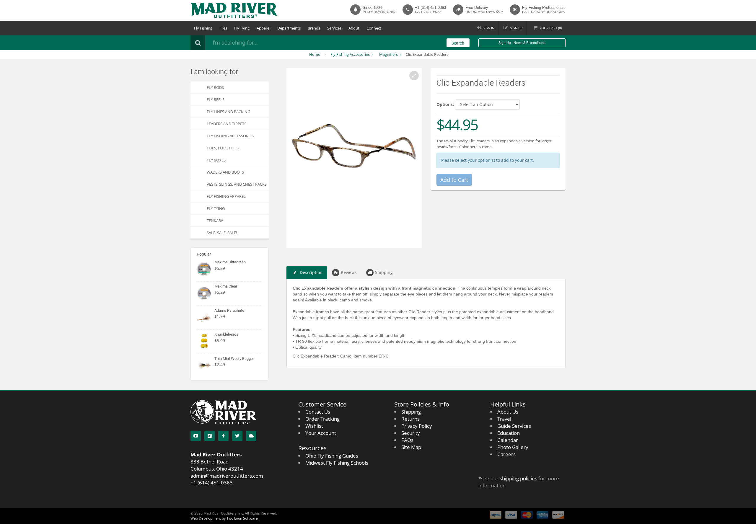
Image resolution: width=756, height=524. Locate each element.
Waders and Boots (225, 172)
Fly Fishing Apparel (226, 196)
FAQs (407, 440)
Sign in (488, 28)
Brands (314, 28)
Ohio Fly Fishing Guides (331, 455)
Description (311, 272)
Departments (289, 28)
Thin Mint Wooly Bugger (234, 358)
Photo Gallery (512, 447)
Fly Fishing (203, 28)
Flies (223, 28)
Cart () (551, 28)
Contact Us (317, 411)
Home (314, 54)
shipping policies (518, 478)
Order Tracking (322, 418)
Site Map (411, 447)
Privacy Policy (416, 425)
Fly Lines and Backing (228, 111)
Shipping (384, 272)
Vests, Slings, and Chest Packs (237, 184)
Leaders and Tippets (226, 123)
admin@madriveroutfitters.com (226, 475)
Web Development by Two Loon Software (224, 518)
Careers (506, 454)
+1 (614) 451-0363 (430, 7)
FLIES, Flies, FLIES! (223, 148)
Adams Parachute (229, 310)
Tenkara (215, 220)
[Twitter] (237, 436)
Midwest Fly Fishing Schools (336, 462)
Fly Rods (215, 87)
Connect (373, 28)
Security (410, 433)
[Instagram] (209, 436)
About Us (507, 411)
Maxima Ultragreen (230, 262)
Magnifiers (388, 54)
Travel (504, 418)
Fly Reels (215, 99)
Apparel (263, 28)
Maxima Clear (225, 286)
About (353, 28)
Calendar (507, 440)
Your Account (320, 433)
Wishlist (314, 425)
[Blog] (251, 436)
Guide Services (514, 425)
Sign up (516, 28)
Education (508, 433)
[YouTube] (195, 436)
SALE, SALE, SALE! (222, 232)
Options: (445, 104)
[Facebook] (223, 436)
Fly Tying (242, 28)
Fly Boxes (216, 160)
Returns (410, 418)
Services (334, 28)
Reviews (349, 272)
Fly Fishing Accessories (350, 54)
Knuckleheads (226, 334)
